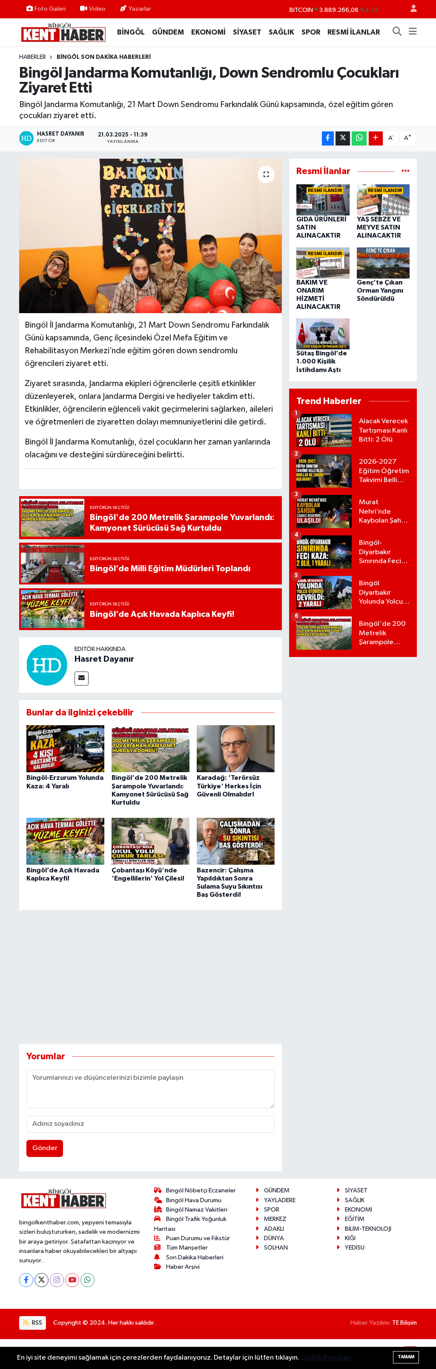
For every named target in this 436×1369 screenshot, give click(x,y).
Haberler (32, 57)
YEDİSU (354, 1247)
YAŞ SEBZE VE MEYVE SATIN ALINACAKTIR (379, 227)
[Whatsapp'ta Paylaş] (359, 138)
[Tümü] (406, 171)
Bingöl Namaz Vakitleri (196, 1209)
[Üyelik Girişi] (410, 9)
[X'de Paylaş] (343, 138)
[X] (41, 1280)
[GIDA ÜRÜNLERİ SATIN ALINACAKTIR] (323, 199)
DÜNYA (274, 1238)
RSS (36, 1323)
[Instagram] (57, 1280)
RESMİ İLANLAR (353, 32)
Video (97, 9)
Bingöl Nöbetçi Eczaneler (201, 1190)
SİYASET (247, 32)
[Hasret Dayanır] (46, 665)
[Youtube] (72, 1280)
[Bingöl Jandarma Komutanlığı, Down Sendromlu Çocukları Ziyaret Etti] (150, 236)
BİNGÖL (131, 32)
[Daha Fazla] (376, 138)
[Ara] (397, 32)
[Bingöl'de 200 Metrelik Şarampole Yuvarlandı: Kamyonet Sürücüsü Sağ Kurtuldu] (150, 748)
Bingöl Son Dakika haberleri (104, 57)
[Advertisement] (174, 977)
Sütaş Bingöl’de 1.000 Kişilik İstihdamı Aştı (321, 361)
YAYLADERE (279, 1200)
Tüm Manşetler (187, 1247)
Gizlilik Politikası (326, 1357)
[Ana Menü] (413, 32)
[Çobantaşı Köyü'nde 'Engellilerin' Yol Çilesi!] (150, 841)
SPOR (310, 32)
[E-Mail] (82, 678)
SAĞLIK (281, 32)
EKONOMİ (208, 32)
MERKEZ (275, 1219)
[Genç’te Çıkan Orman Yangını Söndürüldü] (383, 262)
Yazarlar (140, 9)
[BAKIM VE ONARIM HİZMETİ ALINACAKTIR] (323, 262)
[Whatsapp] (87, 1280)
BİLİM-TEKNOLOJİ (368, 1229)
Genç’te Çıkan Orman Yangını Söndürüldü (380, 290)
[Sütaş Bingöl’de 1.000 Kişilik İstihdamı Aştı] (323, 333)
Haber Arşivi (183, 1267)
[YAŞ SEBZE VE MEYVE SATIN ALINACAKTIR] (383, 199)
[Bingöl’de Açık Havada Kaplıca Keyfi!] (65, 841)
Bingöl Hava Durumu (193, 1200)
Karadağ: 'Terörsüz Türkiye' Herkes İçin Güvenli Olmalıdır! (229, 785)
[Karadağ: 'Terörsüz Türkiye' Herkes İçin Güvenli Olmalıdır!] (236, 748)
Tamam (406, 1356)
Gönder (44, 1148)
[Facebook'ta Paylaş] (328, 138)
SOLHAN (276, 1247)
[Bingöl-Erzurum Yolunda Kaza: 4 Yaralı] (65, 748)
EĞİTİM (354, 1219)
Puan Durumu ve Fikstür (198, 1238)
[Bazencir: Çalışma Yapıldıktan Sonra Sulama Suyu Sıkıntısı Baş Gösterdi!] (236, 841)
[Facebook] (26, 1280)
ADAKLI (274, 1229)
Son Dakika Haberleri (195, 1257)
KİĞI (350, 1238)
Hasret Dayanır (104, 659)
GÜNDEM (168, 32)
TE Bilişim (404, 1323)
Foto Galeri (50, 9)
